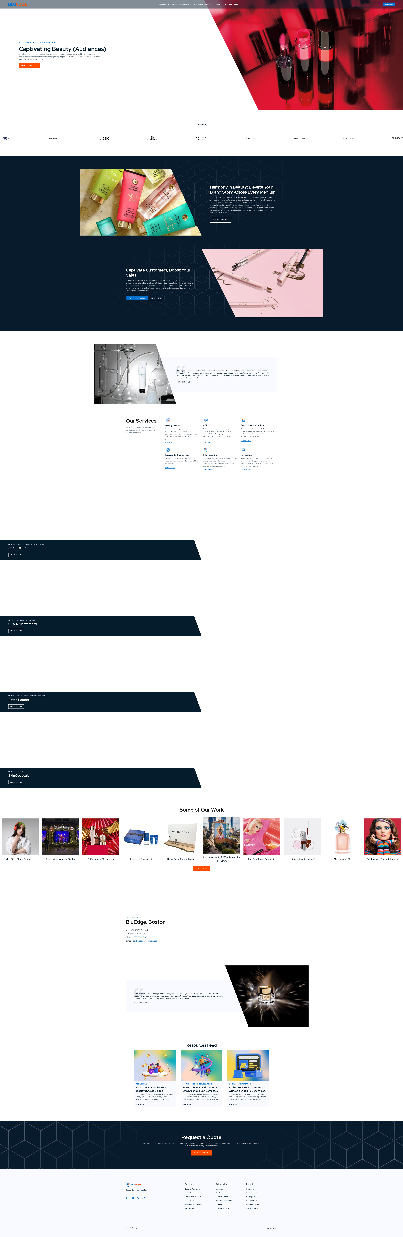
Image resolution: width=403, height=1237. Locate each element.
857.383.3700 (140, 937)
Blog (236, 4)
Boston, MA (250, 1189)
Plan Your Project (29, 65)
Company (162, 4)
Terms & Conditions (223, 1197)
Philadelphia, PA (252, 1204)
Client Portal (374, 4)
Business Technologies (180, 4)
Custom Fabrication (193, 1189)
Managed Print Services (194, 1204)
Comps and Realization (194, 1197)
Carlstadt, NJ (251, 1193)
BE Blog (219, 1204)
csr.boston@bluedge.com (145, 941)
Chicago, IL (250, 1197)
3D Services (189, 1201)
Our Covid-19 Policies (224, 1201)
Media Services (191, 1193)
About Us (219, 1189)
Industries (219, 4)
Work (230, 4)
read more (140, 1104)
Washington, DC (252, 1208)
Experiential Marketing (202, 4)
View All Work (201, 869)
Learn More (170, 443)
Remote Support (222, 1208)
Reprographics (191, 1208)
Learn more (246, 440)
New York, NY (251, 1201)
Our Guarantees (222, 1193)
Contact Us (389, 4)
